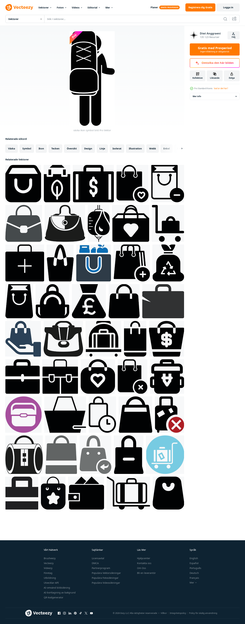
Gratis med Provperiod (215, 49)
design (88, 148)
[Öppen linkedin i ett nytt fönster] (70, 613)
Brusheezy (50, 558)
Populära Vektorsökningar (106, 573)
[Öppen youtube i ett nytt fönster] (91, 613)
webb (152, 148)
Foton (60, 7)
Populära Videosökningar (106, 582)
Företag (48, 573)
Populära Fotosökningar (105, 577)
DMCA (95, 563)
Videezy (48, 568)
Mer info (197, 96)
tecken (55, 148)
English (194, 558)
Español (194, 563)
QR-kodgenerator (53, 597)
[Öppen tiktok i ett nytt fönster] (80, 613)
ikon (41, 148)
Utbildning (50, 577)
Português (195, 568)
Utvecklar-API (51, 582)
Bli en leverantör (146, 573)
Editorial (92, 7)
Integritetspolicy (178, 613)
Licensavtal (98, 558)
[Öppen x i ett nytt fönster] (86, 613)
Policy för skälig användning (203, 613)
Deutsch (194, 573)
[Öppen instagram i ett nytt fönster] (64, 613)
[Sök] (225, 19)
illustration (135, 148)
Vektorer (43, 7)
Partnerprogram (101, 568)
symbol (26, 148)
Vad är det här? (221, 88)
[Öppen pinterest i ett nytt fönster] (75, 613)
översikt (72, 148)
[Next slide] (179, 149)
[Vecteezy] (19, 7)
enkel (166, 148)
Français (194, 577)
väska (11, 148)
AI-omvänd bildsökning (57, 587)
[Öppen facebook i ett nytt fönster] (59, 613)
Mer (107, 7)
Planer (154, 7)
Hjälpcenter (143, 558)
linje (102, 148)
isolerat (116, 148)
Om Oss (141, 568)
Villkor (164, 613)
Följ (233, 37)
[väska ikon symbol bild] (23, 183)
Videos (75, 7)
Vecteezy (49, 563)
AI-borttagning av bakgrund (60, 592)
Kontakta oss (144, 563)
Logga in (228, 7)
